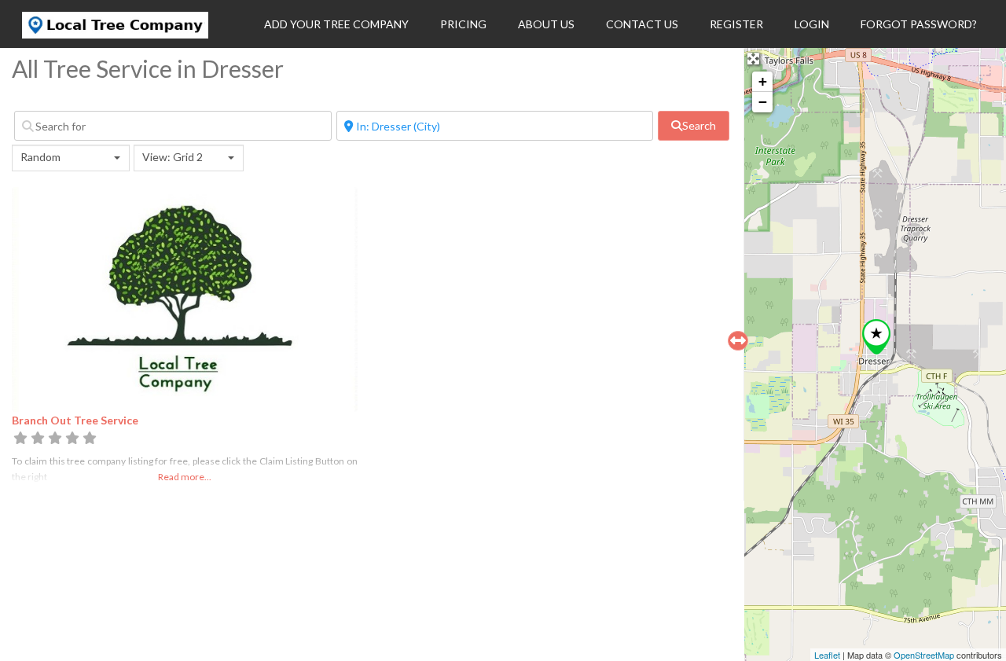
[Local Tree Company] (115, 34)
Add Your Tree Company (336, 24)
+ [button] (762, 81)
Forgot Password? (919, 24)
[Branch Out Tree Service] (876, 336)
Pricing (463, 24)
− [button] (762, 102)
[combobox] (71, 158)
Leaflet (827, 654)
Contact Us (642, 24)
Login (812, 24)
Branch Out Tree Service (75, 420)
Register (736, 24)
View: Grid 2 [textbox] (172, 156)
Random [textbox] (40, 156)
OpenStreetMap (924, 654)
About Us (546, 24)
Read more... (184, 477)
